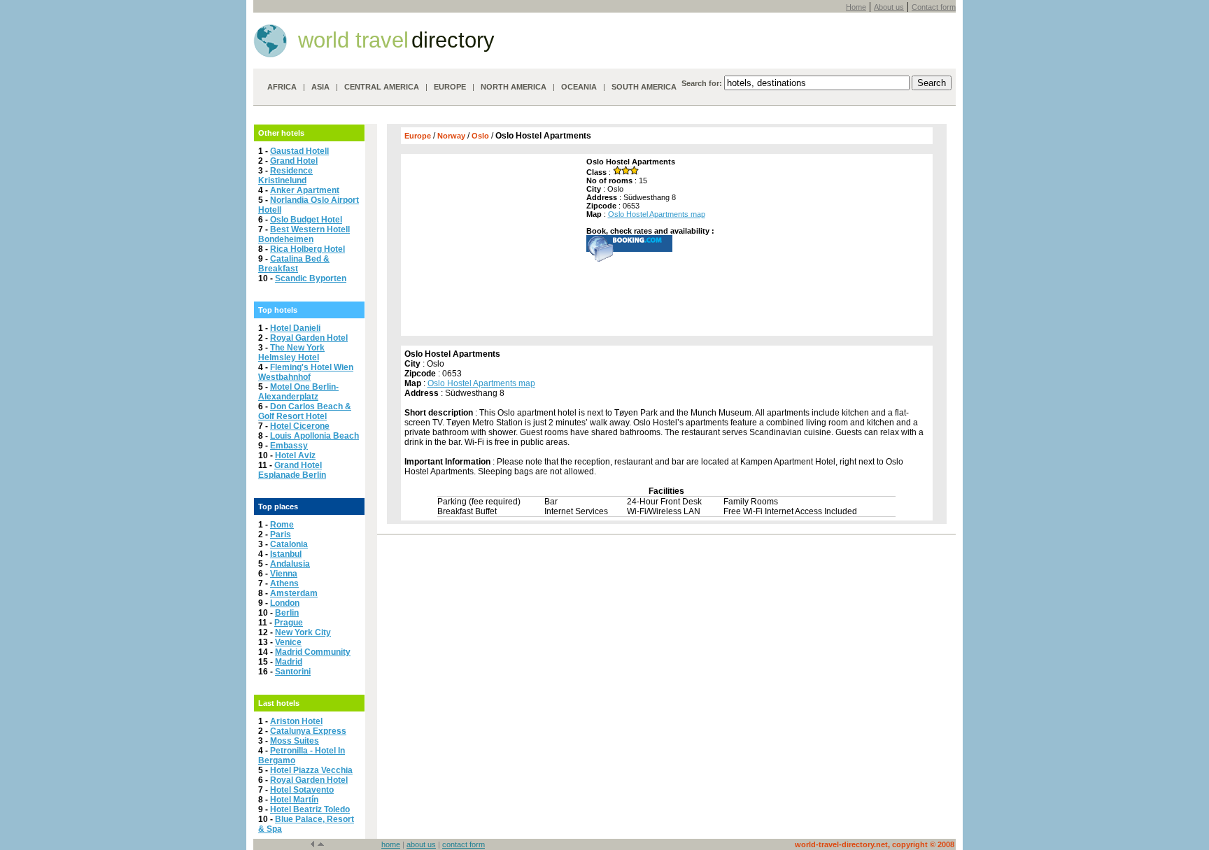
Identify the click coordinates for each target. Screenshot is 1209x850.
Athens (284, 583)
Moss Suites (294, 741)
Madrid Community (313, 652)
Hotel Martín (294, 800)
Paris (280, 534)
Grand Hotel (294, 161)
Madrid (288, 662)
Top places (278, 506)
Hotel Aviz (295, 455)
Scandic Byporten (310, 278)
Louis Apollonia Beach (314, 436)
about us (421, 844)
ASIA (320, 87)
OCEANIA (579, 87)
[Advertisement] (491, 244)
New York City (303, 632)
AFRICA (282, 87)
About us (889, 7)
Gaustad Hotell (299, 151)
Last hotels (278, 703)
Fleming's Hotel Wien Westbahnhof (305, 372)
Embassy (289, 446)
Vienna (283, 574)
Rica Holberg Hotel (307, 249)
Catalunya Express (308, 731)
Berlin (287, 613)
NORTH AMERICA (513, 87)
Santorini (293, 672)
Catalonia (289, 544)
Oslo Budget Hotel (306, 220)
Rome (282, 525)
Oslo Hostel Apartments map (656, 214)
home (390, 844)
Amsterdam (294, 593)
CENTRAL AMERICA (381, 87)
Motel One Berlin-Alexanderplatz (298, 392)
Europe (417, 136)
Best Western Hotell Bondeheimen (304, 234)
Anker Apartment (304, 190)
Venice (288, 642)
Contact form (934, 7)
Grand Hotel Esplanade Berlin (292, 470)
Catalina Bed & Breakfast (294, 264)
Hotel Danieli (295, 328)
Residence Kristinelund (285, 175)
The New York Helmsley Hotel (291, 352)
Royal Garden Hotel (309, 338)
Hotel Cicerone (300, 426)
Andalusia (290, 564)
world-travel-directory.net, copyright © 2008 (874, 844)
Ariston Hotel (296, 721)
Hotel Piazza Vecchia (311, 770)
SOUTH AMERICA (644, 87)
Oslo (480, 136)
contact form (463, 844)
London (284, 603)
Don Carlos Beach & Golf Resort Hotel (304, 411)
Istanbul (286, 554)
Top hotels (277, 310)
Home (856, 7)
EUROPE (450, 87)
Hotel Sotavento (302, 790)
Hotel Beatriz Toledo (310, 809)
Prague (288, 623)
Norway (451, 136)
